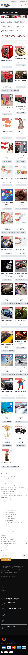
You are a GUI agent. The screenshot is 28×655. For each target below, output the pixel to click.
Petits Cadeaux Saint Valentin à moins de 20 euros (12, 522)
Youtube (10, 652)
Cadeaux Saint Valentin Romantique (9, 520)
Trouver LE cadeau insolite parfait (7, 541)
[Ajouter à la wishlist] (11, 47)
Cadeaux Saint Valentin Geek (8, 516)
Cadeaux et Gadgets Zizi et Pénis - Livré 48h (11, 506)
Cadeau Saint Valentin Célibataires (9, 501)
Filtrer (24, 555)
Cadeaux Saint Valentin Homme (8, 518)
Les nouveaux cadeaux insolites (7, 533)
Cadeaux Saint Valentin (5, 497)
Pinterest (7, 652)
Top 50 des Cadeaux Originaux (7, 539)
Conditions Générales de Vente (8, 592)
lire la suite (4, 31)
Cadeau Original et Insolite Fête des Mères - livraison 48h (11, 487)
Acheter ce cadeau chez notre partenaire (11, 232)
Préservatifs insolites (6, 524)
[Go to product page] (21, 75)
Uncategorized (4, 545)
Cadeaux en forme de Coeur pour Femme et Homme (12, 503)
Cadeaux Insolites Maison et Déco (7, 491)
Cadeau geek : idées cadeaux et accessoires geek (10, 480)
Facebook (2, 652)
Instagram (12, 652)
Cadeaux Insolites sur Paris (6, 493)
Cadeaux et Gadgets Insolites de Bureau (8, 489)
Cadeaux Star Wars (5, 526)
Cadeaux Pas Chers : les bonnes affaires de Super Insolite (12, 495)
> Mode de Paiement (5, 585)
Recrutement (4, 590)
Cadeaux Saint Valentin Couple (8, 512)
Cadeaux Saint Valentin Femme (8, 514)
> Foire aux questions (5, 583)
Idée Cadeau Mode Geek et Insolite (7, 529)
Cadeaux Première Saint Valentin (9, 510)
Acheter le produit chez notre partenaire (11, 90)
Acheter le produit (8, 445)
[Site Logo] (7, 5)
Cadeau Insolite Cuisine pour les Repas (8, 485)
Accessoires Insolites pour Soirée (7, 476)
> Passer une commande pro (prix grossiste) (10, 598)
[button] (2, 5)
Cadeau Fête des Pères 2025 (6, 478)
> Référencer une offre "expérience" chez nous (10, 599)
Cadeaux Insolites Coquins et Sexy (9, 508)
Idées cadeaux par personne (6, 531)
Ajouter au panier (7, 66)
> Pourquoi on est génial (6, 587)
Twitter (5, 652)
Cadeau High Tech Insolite (6, 483)
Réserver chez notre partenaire (9, 303)
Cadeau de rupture (6, 499)
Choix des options (20, 86)
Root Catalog (3, 535)
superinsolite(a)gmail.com (6, 574)
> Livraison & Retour (5, 581)
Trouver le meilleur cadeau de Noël (7, 543)
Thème (2, 537)
